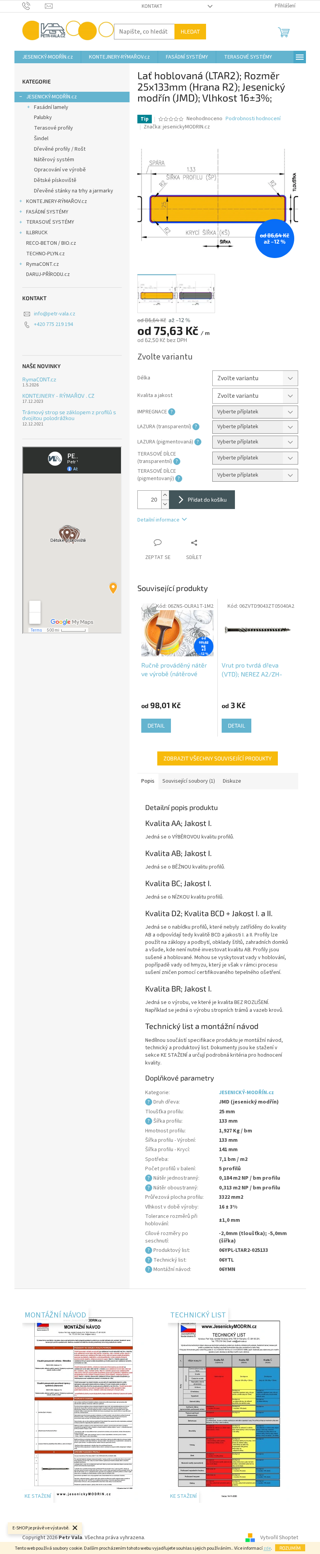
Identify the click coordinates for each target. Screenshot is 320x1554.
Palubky (43, 117)
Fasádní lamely (51, 107)
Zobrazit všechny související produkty (218, 758)
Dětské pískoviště (55, 180)
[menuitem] (47, 57)
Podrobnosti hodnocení (253, 119)
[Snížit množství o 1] (165, 504)
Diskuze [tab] (232, 781)
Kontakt (152, 6)
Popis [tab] (148, 781)
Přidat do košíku (207, 499)
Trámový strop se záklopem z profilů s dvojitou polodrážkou (69, 415)
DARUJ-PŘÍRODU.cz (48, 274)
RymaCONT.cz (42, 264)
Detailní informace (158, 520)
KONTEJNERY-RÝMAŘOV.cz (56, 201)
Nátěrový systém (54, 160)
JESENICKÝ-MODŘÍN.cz (51, 97)
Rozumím (290, 1547)
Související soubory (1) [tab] (188, 781)
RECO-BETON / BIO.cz (51, 243)
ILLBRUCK (37, 233)
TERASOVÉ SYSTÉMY (50, 222)
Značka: (177, 127)
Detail (156, 725)
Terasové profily (53, 128)
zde (267, 1548)
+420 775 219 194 (53, 324)
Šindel (41, 138)
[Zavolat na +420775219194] (33, 5)
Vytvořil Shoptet (279, 1538)
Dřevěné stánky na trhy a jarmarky (73, 191)
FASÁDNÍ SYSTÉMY (47, 212)
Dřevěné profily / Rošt (59, 149)
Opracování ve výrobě (60, 170)
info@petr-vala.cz (54, 314)
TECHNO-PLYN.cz (45, 254)
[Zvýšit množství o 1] (165, 495)
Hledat (190, 31)
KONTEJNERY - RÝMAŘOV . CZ (58, 396)
